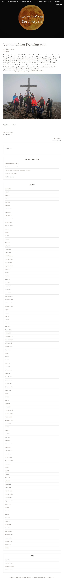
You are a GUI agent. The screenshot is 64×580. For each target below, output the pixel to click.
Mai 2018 (7, 514)
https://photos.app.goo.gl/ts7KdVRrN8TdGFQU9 (29, 71)
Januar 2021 (8, 407)
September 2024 (9, 266)
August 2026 (8, 188)
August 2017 (8, 544)
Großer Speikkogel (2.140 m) (12, 163)
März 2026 (7, 205)
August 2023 (8, 309)
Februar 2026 (8, 209)
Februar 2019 (8, 484)
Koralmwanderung (9, 177)
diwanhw (6, 51)
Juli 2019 (7, 467)
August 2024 (8, 269)
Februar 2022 (8, 370)
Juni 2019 (7, 470)
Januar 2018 (8, 528)
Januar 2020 (8, 447)
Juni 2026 (7, 195)
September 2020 (9, 420)
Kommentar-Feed (9, 566)
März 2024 (7, 286)
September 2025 (9, 225)
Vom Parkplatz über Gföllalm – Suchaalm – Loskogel (17, 170)
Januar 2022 (8, 373)
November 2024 (9, 259)
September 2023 (9, 306)
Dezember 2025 (9, 215)
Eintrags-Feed (8, 563)
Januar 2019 (8, 487)
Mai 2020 (7, 434)
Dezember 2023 (9, 296)
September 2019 (9, 460)
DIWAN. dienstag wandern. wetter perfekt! (16, 1)
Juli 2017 (7, 548)
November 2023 (9, 299)
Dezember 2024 (9, 256)
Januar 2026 (8, 212)
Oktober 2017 (8, 538)
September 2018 (9, 501)
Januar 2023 (8, 333)
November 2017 (9, 534)
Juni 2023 (7, 316)
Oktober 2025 (8, 222)
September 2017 (9, 541)
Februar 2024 (8, 289)
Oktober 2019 (8, 457)
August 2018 (8, 504)
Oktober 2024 (8, 262)
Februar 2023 (8, 329)
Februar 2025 (8, 249)
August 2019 (8, 464)
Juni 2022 (7, 356)
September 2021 (9, 387)
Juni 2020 (7, 430)
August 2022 (8, 350)
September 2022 (9, 346)
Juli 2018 (7, 507)
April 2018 (7, 517)
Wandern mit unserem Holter (12, 166)
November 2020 (9, 413)
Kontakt (59, 4)
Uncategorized (11, 124)
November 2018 (9, 494)
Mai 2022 (7, 360)
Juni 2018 (7, 511)
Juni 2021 (7, 397)
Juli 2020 (7, 427)
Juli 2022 (7, 353)
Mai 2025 (7, 239)
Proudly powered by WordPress (20, 577)
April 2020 (7, 437)
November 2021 (9, 380)
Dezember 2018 (8, 491)
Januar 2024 (8, 293)
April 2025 (7, 242)
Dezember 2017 (8, 531)
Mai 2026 (7, 199)
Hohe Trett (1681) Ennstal (11, 173)
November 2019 (9, 454)
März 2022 (7, 366)
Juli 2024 (7, 272)
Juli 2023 (7, 313)
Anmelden (7, 560)
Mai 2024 (7, 279)
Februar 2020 (8, 444)
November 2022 (9, 340)
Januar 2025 (8, 252)
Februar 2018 (8, 524)
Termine (57, 1)
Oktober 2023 (8, 303)
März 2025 (7, 246)
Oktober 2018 (8, 497)
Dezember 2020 (9, 410)
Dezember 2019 (8, 450)
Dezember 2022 (9, 336)
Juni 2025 (7, 235)
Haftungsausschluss (45, 1)
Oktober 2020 (8, 417)
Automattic (50, 577)
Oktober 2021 (8, 383)
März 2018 (7, 521)
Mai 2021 (7, 400)
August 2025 (8, 229)
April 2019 (7, 477)
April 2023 (7, 323)
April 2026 (7, 202)
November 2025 (9, 219)
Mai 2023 (7, 319)
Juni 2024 (7, 276)
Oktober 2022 (8, 343)
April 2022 (7, 363)
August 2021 (8, 390)
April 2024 (7, 282)
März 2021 (7, 403)
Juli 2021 (7, 393)
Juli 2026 (7, 192)
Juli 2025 (7, 232)
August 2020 (8, 423)
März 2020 (7, 440)
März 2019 (7, 481)
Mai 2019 (7, 474)
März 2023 (7, 326)
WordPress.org (8, 570)
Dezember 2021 (8, 376)
